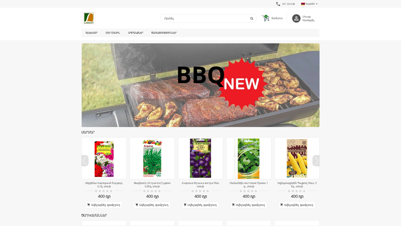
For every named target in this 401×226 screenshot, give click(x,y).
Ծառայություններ (163, 33)
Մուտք (307, 16)
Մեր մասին (113, 33)
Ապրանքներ (135, 33)
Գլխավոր (91, 33)
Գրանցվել (309, 20)
